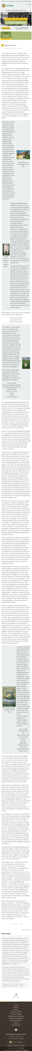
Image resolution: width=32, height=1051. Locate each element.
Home (16, 1005)
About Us (16, 1007)
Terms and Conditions (16, 1020)
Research (16, 1009)
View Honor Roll (5, 39)
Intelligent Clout (26, 1050)
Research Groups (24, 27)
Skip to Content (4, 1)
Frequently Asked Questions (16, 1018)
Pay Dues (25, 28)
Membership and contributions (16, 1016)
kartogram (19, 1050)
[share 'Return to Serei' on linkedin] (16, 924)
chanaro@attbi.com (20, 938)
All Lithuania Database (16, 1014)
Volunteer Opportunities (14, 1038)
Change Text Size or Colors (13, 1)
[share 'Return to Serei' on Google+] (19, 924)
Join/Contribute (5, 28)
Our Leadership (16, 1036)
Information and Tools (16, 1011)
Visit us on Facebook (17, 1042)
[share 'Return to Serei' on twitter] (14, 924)
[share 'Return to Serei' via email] (22, 924)
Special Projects (19, 28)
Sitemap (16, 1022)
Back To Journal (5, 41)
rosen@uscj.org (24, 942)
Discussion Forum (16, 1025)
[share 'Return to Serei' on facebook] (11, 924)
